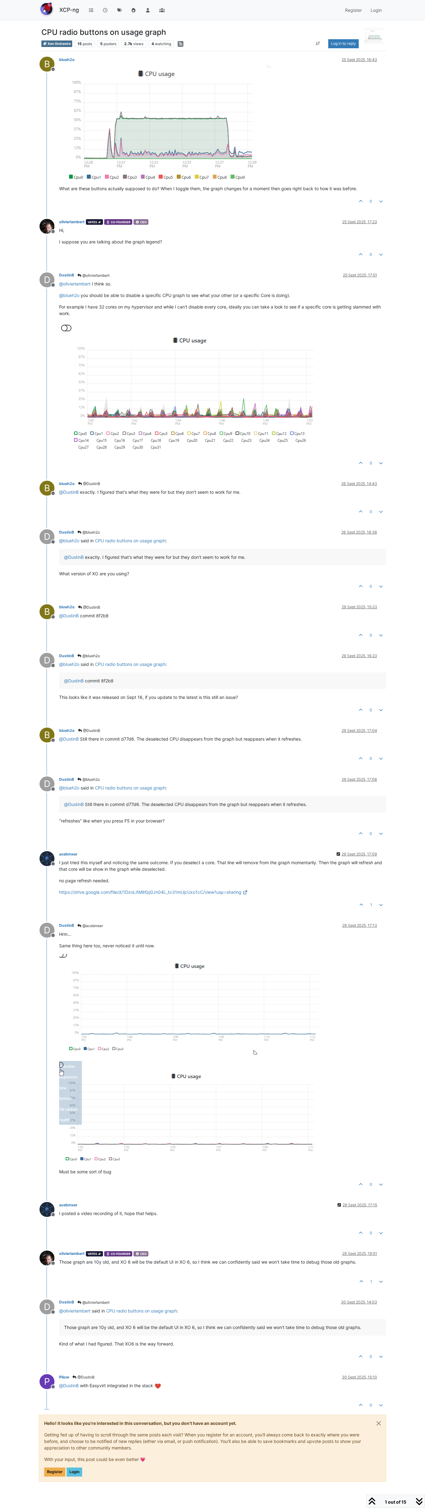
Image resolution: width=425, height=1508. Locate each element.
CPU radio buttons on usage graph (130, 540)
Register (55, 1471)
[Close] (378, 1423)
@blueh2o (91, 532)
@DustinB (91, 483)
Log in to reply (343, 43)
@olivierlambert (96, 275)
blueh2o (67, 59)
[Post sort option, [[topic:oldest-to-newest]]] (318, 43)
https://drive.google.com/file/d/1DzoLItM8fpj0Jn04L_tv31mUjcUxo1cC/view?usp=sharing (150, 892)
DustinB (66, 275)
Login (74, 1471)
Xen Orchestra (59, 44)
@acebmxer (92, 925)
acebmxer (68, 854)
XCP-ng (69, 10)
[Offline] (49, 226)
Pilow (64, 1377)
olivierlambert (72, 221)
